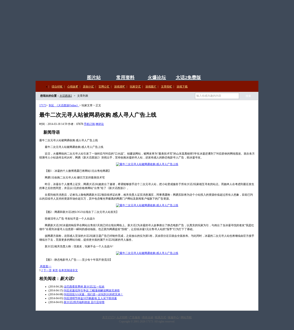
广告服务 (134, 317)
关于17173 (108, 317)
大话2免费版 (188, 77)
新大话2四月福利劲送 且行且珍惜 (84, 302)
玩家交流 (135, 86)
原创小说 (88, 86)
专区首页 (61, 76)
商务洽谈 (147, 317)
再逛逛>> (45, 266)
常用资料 (125, 77)
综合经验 (57, 86)
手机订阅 (89, 124)
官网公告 (104, 86)
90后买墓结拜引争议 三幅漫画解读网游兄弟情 (92, 290)
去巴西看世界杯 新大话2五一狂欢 (84, 286)
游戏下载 (182, 86)
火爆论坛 (157, 77)
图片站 (94, 77)
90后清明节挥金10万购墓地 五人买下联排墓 (90, 298)
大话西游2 (122, 39)
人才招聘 (121, 317)
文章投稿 (166, 86)
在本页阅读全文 (68, 270)
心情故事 (72, 86)
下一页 (47, 270)
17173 (42, 105)
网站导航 (186, 317)
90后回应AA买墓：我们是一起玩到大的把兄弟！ (93, 294)
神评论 (100, 124)
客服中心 (173, 317)
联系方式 (160, 317)
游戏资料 (119, 86)
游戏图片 (150, 86)
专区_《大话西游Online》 (63, 105)
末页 (55, 270)
